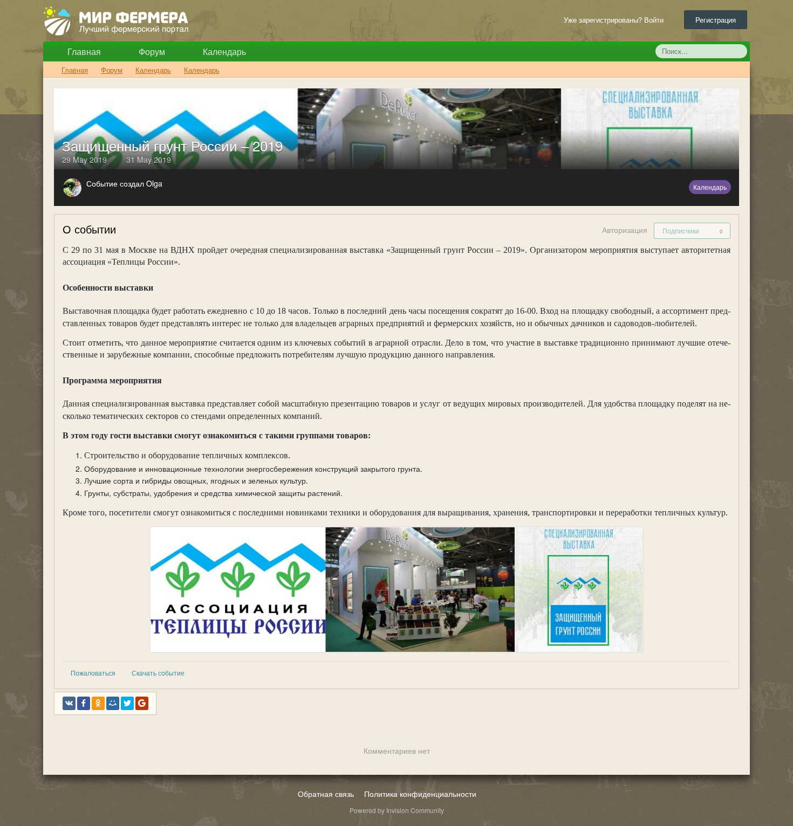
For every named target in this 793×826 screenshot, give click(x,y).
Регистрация (715, 20)
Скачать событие (158, 672)
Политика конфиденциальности (420, 793)
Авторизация (624, 229)
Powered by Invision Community (397, 810)
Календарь (223, 51)
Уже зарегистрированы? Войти (616, 20)
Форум (150, 51)
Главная (83, 51)
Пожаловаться (93, 672)
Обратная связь (326, 793)
